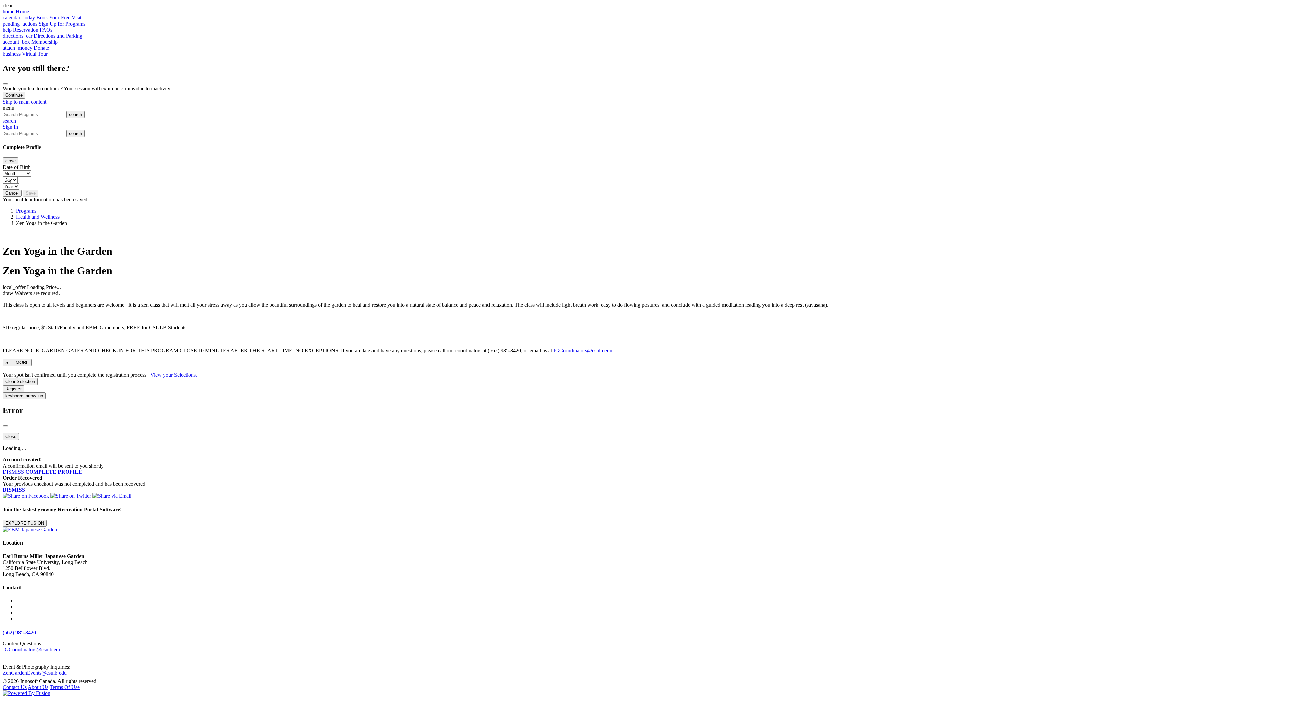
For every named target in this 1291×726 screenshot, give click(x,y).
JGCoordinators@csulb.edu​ (32, 649)
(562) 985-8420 (19, 632)
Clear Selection (20, 381)
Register (13, 388)
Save (31, 193)
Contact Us (15, 687)
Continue (14, 95)
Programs (26, 211)
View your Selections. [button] (173, 375)
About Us (38, 687)
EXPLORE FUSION (24, 523)
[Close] (5, 84)
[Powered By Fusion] (26, 693)
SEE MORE (17, 362)
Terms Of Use (65, 687)
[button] (645, 6)
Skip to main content (24, 102)
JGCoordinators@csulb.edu (582, 350)
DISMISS (13, 472)
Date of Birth (17, 167)
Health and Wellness (38, 217)
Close (10, 436)
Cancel (12, 193)
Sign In (10, 127)
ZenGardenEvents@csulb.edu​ (35, 673)
